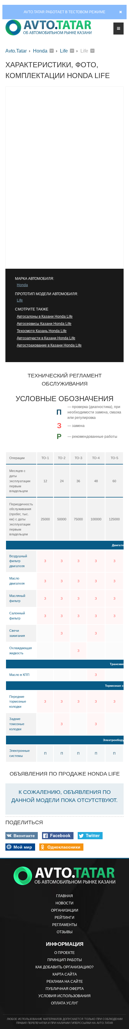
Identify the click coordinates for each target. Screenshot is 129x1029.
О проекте (64, 953)
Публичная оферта (65, 989)
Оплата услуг (64, 1003)
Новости (65, 903)
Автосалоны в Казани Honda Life (45, 316)
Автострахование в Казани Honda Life (49, 345)
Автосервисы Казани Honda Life (44, 324)
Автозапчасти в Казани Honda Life (46, 338)
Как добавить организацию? (64, 967)
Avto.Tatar (16, 50)
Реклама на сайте (64, 981)
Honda (40, 50)
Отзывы (65, 932)
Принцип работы (64, 960)
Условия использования (64, 996)
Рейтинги (64, 918)
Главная (64, 896)
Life (64, 50)
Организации (64, 910)
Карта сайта (64, 974)
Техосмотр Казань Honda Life (42, 331)
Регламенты (64, 925)
